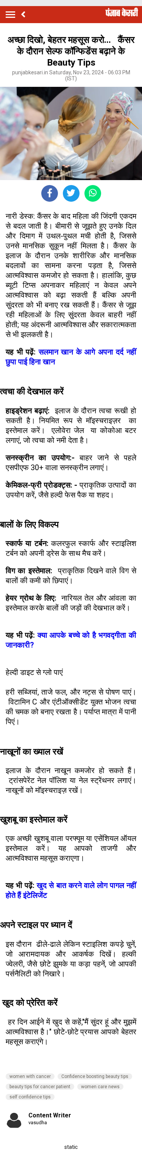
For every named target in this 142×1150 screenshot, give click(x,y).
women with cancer (30, 1076)
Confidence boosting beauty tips (94, 1076)
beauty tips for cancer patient (39, 1086)
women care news (100, 1086)
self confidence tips (30, 1097)
